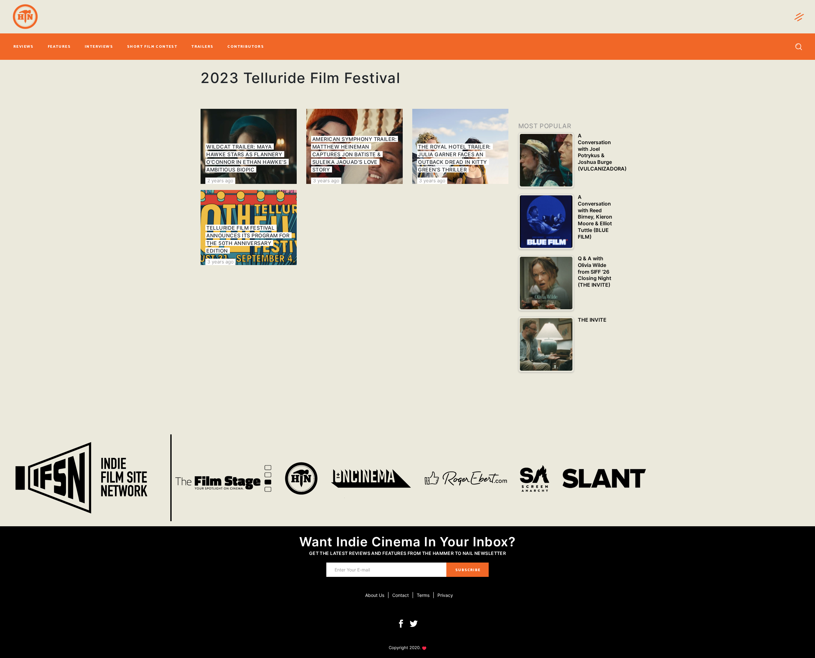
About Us (374, 595)
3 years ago (326, 181)
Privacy (445, 595)
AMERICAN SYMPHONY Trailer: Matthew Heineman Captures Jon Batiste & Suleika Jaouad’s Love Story (354, 154)
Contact (400, 595)
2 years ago (220, 181)
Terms (423, 595)
